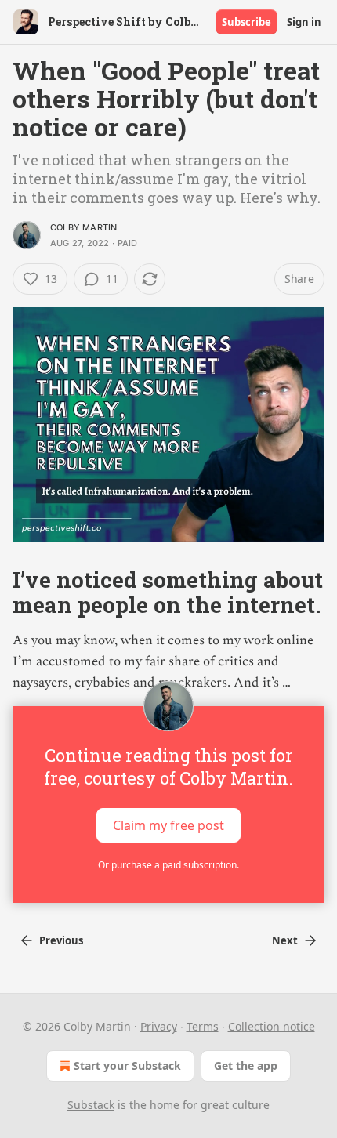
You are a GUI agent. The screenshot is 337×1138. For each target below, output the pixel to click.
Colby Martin (83, 227)
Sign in (304, 22)
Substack (90, 1104)
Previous (61, 940)
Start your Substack (127, 1065)
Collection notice (271, 1026)
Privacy (158, 1026)
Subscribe (246, 22)
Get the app (245, 1065)
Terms (203, 1026)
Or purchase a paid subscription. (168, 865)
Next (285, 940)
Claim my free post (168, 825)
